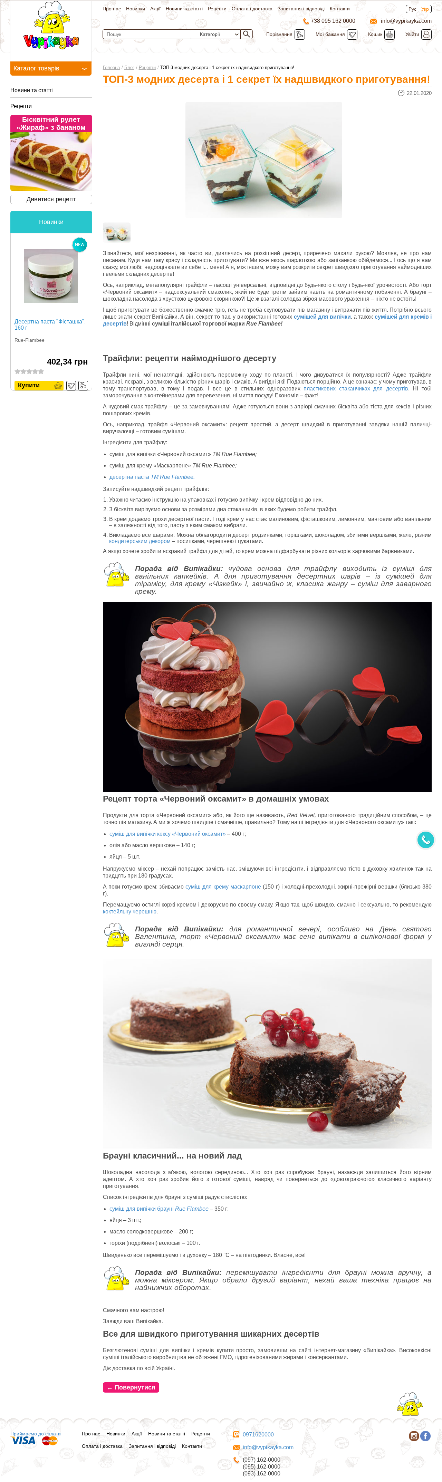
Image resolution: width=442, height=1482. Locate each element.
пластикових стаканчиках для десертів (356, 388)
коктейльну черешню (129, 911)
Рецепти (217, 8)
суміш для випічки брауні (159, 1209)
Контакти (340, 8)
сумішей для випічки (322, 317)
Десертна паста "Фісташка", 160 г (50, 325)
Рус (412, 9)
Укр (425, 9)
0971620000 (258, 1434)
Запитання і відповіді (301, 8)
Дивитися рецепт (51, 199)
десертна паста (152, 477)
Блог (129, 67)
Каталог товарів (36, 68)
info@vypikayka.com (268, 1447)
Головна (111, 67)
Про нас (112, 8)
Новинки (135, 8)
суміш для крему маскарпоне (223, 887)
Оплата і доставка (252, 8)
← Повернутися (131, 1387)
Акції (155, 8)
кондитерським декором (140, 541)
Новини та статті (184, 8)
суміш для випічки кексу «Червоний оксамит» (167, 834)
